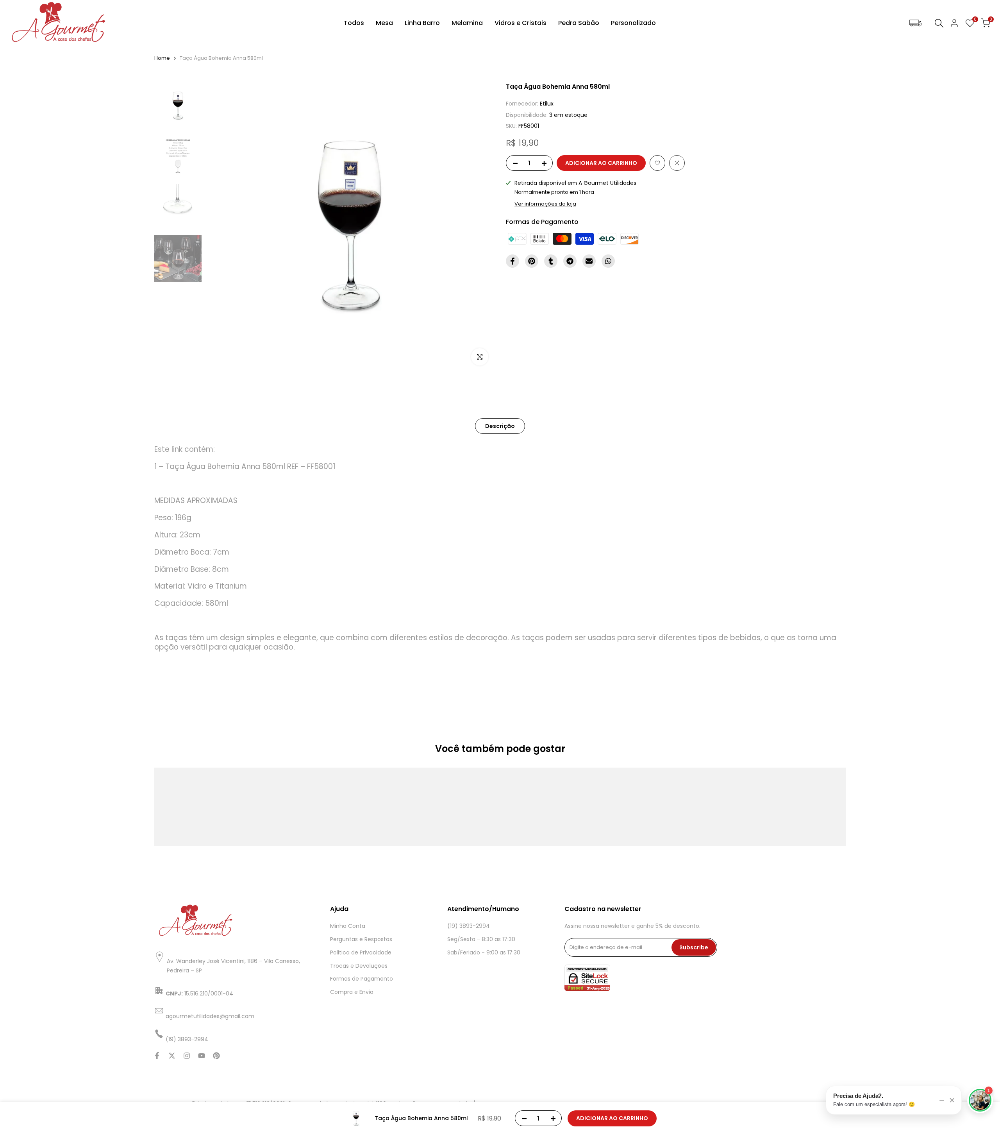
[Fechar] (952, 1100)
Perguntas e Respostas (361, 939)
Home (162, 58)
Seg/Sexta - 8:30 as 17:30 (481, 939)
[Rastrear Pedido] (915, 23)
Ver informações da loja (545, 204)
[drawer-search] (939, 23)
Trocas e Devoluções (359, 966)
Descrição (500, 426)
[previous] (221, 227)
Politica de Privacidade (360, 952)
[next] (478, 227)
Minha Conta (347, 926)
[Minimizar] (942, 1100)
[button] (657, 163)
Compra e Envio (351, 992)
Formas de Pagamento (361, 979)
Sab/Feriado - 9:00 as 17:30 (483, 952)
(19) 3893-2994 (468, 926)
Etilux (547, 103)
